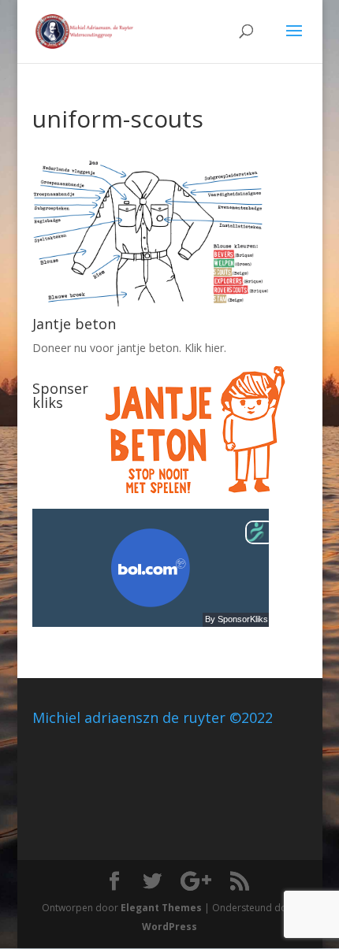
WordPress (169, 926)
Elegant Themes (161, 907)
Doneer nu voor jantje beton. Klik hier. (129, 347)
